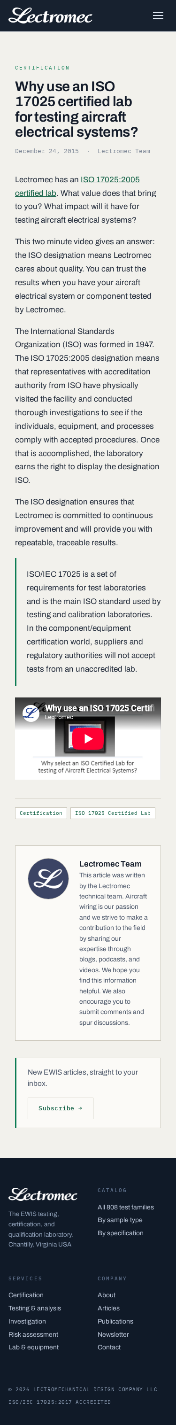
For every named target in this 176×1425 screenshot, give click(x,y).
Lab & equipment (33, 1347)
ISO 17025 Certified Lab (113, 813)
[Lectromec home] (50, 15)
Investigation (27, 1321)
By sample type (120, 1220)
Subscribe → (60, 1108)
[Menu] (158, 15)
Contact (109, 1347)
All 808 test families (126, 1207)
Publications (115, 1321)
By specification (121, 1233)
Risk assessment (33, 1334)
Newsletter (113, 1334)
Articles (109, 1308)
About (106, 1295)
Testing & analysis (34, 1308)
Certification (41, 813)
